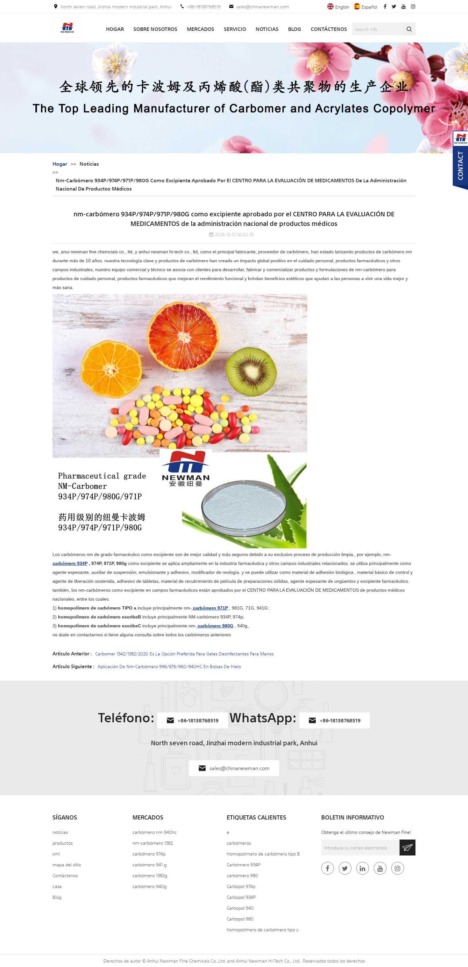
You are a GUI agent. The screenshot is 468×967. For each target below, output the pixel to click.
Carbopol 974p (241, 886)
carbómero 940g (149, 886)
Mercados (200, 28)
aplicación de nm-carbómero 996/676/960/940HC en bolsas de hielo (169, 666)
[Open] (460, 161)
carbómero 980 (242, 875)
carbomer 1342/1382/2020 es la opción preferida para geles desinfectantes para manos (184, 653)
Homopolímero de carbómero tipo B (263, 853)
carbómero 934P (70, 563)
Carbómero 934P (243, 864)
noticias (267, 28)
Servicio (235, 28)
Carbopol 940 (240, 908)
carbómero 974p (149, 853)
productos (63, 843)
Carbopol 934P (241, 897)
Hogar (115, 28)
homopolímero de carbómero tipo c (263, 929)
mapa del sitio (67, 864)
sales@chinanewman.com (262, 6)
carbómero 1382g (149, 875)
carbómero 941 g (149, 864)
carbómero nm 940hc (154, 832)
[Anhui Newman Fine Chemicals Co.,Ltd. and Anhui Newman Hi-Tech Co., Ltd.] (67, 28)
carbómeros (239, 843)
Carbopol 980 (240, 918)
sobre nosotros (155, 28)
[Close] (460, 195)
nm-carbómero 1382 (152, 843)
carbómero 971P (210, 607)
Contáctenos (329, 28)
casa (57, 886)
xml (56, 853)
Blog (294, 28)
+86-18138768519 (204, 6)
